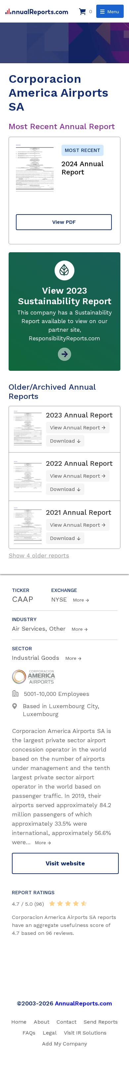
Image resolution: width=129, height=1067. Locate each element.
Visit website (65, 863)
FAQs (28, 1033)
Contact (66, 1022)
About (41, 1022)
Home (18, 1022)
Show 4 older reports (39, 555)
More (78, 600)
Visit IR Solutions (85, 1033)
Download (62, 441)
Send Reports (101, 1022)
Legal (50, 1033)
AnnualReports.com (83, 1003)
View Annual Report (75, 427)
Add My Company (64, 1044)
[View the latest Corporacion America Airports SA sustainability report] (64, 358)
